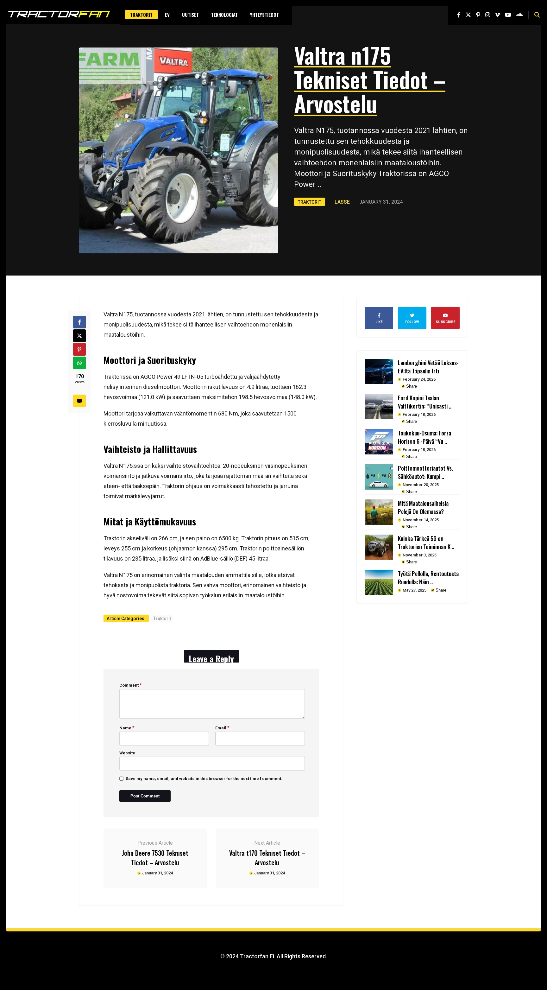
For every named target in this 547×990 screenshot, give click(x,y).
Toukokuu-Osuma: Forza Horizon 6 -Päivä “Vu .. (424, 437)
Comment (130, 685)
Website (127, 753)
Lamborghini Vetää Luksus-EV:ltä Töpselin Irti (428, 367)
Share (411, 386)
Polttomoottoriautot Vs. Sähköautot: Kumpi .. (425, 472)
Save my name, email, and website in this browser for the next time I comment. (204, 778)
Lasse (342, 202)
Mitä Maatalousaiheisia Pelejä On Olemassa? (423, 507)
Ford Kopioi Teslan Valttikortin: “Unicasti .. (424, 402)
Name (127, 728)
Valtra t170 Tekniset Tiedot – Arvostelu (267, 857)
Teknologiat (224, 14)
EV (167, 14)
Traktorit (141, 14)
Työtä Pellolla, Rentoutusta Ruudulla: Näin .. (428, 577)
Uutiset (190, 14)
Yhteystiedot (264, 14)
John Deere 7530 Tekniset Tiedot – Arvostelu (155, 857)
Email (222, 728)
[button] (537, 15)
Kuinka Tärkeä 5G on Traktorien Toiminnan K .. (426, 542)
